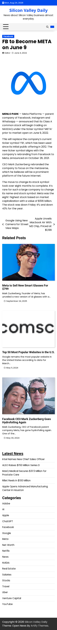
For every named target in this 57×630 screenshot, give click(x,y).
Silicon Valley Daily (28, 10)
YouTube (7, 604)
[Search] (47, 26)
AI (3, 509)
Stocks (6, 580)
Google (6, 533)
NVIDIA (6, 562)
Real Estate (9, 568)
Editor (7, 53)
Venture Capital (11, 598)
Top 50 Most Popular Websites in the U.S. (28, 352)
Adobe (6, 503)
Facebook (8, 36)
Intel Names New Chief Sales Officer (23, 459)
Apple (5, 515)
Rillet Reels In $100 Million (16, 480)
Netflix (6, 550)
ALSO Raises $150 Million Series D (21, 465)
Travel (5, 586)
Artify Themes (39, 625)
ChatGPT (7, 521)
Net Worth (8, 545)
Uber (5, 592)
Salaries (6, 574)
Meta (5, 539)
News (5, 556)
